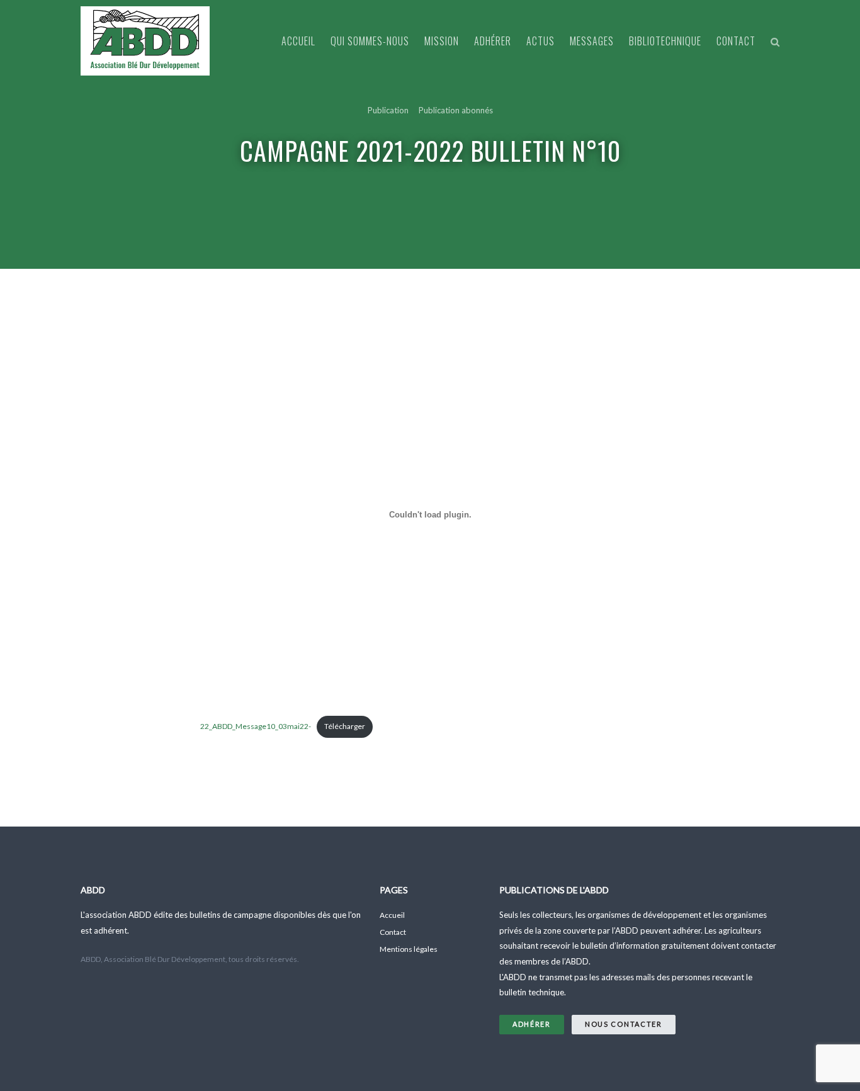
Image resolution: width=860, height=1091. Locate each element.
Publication (388, 110)
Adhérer (492, 40)
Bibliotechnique (665, 40)
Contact (735, 40)
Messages (592, 40)
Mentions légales (409, 949)
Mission (441, 40)
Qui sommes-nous (370, 40)
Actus (540, 40)
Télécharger (344, 726)
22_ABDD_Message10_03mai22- (255, 726)
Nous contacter (623, 1024)
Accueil (298, 40)
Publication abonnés (456, 110)
